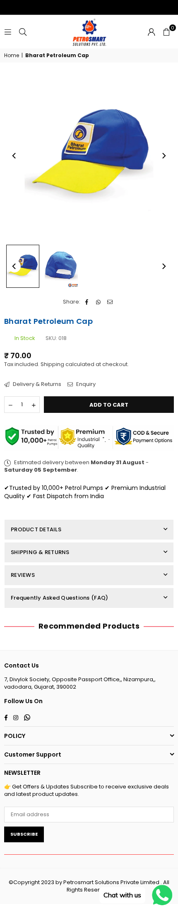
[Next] (163, 155)
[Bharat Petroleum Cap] (23, 266)
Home (11, 55)
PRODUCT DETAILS (36, 529)
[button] (166, 31)
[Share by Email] (110, 302)
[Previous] (14, 155)
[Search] (22, 32)
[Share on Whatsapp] (98, 302)
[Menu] (7, 32)
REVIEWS (23, 575)
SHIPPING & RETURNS (40, 552)
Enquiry (85, 384)
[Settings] (151, 31)
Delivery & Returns (36, 384)
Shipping (52, 364)
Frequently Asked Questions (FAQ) (59, 598)
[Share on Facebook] (87, 302)
